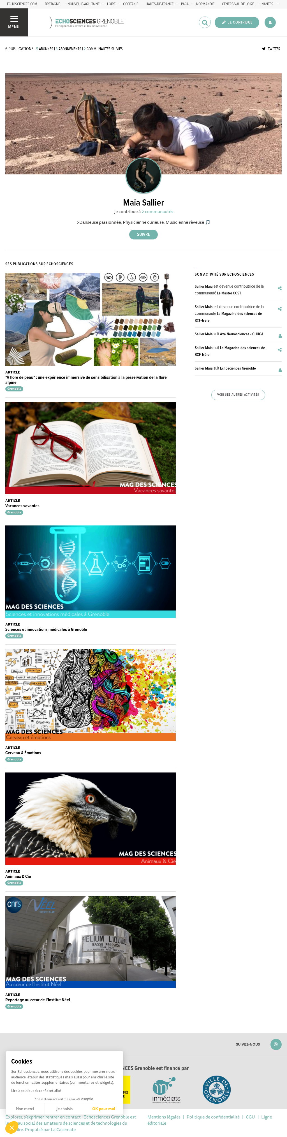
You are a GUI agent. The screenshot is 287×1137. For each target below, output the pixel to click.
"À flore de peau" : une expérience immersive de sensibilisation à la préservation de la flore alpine (86, 380)
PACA (185, 4)
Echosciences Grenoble (238, 368)
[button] (11, 1127)
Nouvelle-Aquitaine (83, 4)
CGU (250, 1116)
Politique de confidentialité (213, 1116)
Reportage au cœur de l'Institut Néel (37, 1000)
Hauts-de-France (159, 4)
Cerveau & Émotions (23, 753)
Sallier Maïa (204, 286)
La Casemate (63, 1129)
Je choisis (64, 1109)
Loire (111, 4)
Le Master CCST (229, 293)
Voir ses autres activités (238, 395)
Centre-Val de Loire (238, 4)
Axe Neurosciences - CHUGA (241, 334)
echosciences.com (22, 4)
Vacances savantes (22, 506)
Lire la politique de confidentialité (36, 1090)
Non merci (25, 1109)
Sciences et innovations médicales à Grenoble (46, 630)
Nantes (267, 4)
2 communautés (157, 211)
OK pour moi (103, 1109)
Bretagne (52, 4)
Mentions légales (163, 1116)
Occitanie (130, 4)
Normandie (205, 4)
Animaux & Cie (18, 877)
